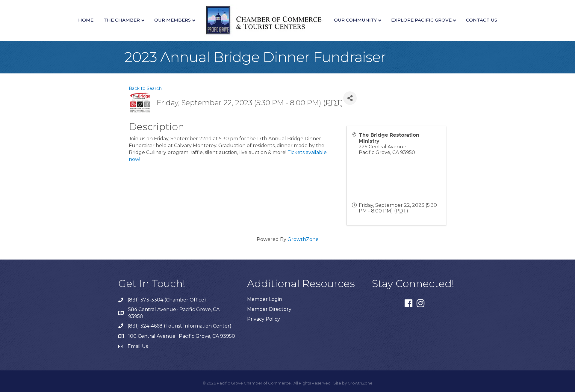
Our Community (355, 20)
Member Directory (269, 309)
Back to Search (145, 88)
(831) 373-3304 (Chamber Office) (167, 300)
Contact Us (481, 20)
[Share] (350, 98)
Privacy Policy (263, 319)
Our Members (172, 20)
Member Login (264, 299)
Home (85, 20)
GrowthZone (303, 239)
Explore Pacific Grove (421, 20)
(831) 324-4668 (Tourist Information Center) (179, 326)
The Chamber (122, 20)
